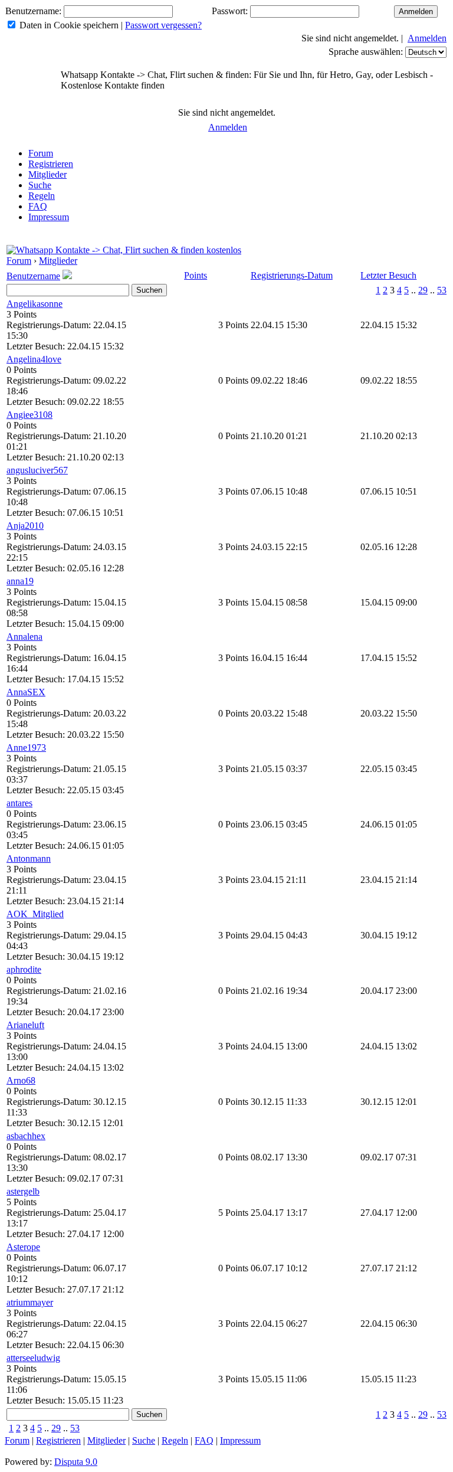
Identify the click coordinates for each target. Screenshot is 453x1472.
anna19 (20, 581)
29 (423, 290)
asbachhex (25, 1136)
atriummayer (29, 1302)
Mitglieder (47, 174)
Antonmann (28, 858)
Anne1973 (26, 747)
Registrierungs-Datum (292, 275)
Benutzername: (33, 11)
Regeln (41, 196)
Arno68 (20, 1080)
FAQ (37, 206)
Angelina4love (33, 359)
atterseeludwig (33, 1358)
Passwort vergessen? (163, 25)
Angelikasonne (34, 304)
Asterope (23, 1247)
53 (442, 290)
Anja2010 (25, 526)
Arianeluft (25, 1025)
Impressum (48, 217)
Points (195, 275)
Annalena (24, 637)
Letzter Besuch (388, 275)
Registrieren (50, 164)
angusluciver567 (37, 470)
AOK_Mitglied (35, 914)
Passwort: (230, 11)
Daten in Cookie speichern (69, 25)
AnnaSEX (25, 692)
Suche (39, 185)
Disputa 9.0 (75, 1462)
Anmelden (427, 38)
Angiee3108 (29, 415)
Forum (40, 153)
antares (19, 803)
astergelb (23, 1191)
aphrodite (23, 969)
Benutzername (33, 276)
